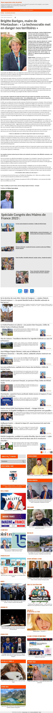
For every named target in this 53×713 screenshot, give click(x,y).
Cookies (40, 712)
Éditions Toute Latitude (12, 188)
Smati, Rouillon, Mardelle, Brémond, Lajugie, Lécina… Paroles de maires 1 (33, 257)
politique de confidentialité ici (7, 6)
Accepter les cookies (26, 10)
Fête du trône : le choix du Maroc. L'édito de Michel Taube (39, 475)
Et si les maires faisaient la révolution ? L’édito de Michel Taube (31, 223)
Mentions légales (25, 712)
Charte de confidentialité (34, 712)
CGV (29, 712)
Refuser (2, 12)
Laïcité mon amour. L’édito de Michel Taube (13, 510)
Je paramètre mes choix (10, 12)
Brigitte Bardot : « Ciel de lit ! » (39, 631)
